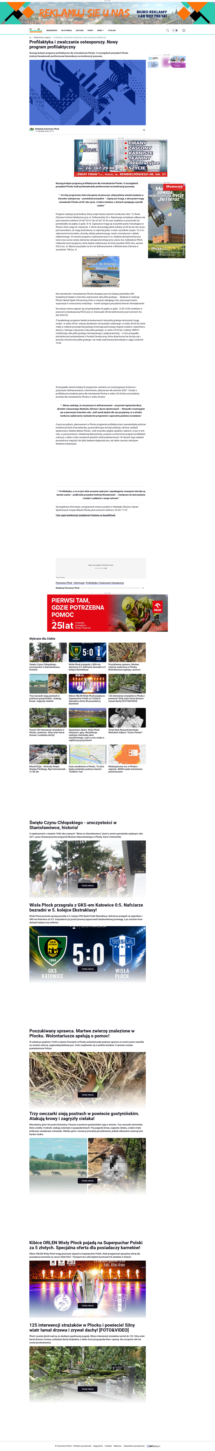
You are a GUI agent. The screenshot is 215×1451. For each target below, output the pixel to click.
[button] (175, 30)
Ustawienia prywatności (134, 1446)
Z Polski (112, 30)
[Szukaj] (168, 30)
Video (99, 30)
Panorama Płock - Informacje (70, 583)
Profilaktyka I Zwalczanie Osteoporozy (105, 583)
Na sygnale (66, 30)
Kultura (79, 30)
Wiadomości (51, 30)
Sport (90, 30)
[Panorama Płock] (37, 30)
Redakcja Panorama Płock (47, 129)
